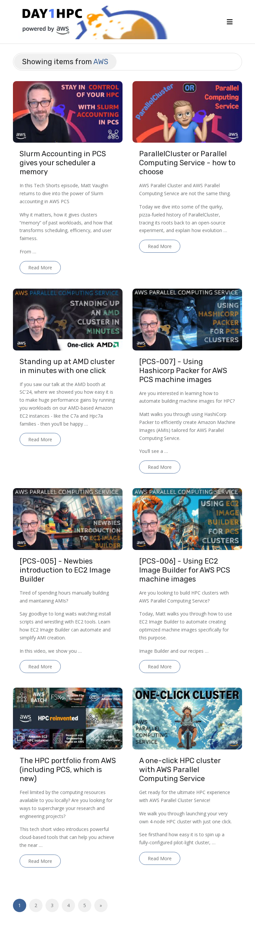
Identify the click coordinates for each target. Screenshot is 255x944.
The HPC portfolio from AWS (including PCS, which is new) (68, 769)
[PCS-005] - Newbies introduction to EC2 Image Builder (65, 570)
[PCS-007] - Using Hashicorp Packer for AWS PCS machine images (183, 370)
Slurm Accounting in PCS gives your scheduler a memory (63, 162)
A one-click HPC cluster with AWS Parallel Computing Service (179, 769)
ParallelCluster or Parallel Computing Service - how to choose (187, 162)
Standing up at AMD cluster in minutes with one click (67, 366)
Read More (40, 267)
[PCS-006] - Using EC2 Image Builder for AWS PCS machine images (184, 570)
